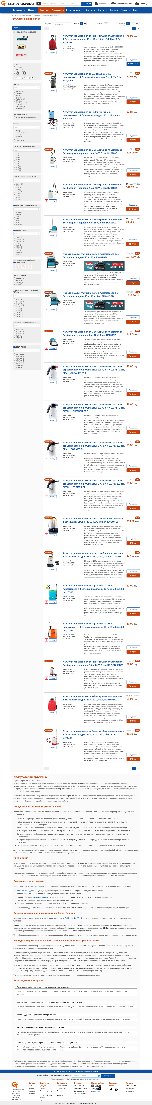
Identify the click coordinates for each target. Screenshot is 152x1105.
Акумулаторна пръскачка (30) (25, 117)
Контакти (114, 10)
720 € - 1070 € (20, 71)
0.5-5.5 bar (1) (20, 329)
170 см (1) (18, 316)
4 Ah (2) (18, 218)
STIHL (79, 918)
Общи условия (61, 1088)
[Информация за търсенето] (38, 4)
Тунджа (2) (19, 93)
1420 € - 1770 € (20, 75)
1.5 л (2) (18, 156)
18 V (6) (18, 193)
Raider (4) (18, 105)
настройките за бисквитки (92, 1079)
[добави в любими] (46, 52)
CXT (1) (18, 138)
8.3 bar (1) (18, 253)
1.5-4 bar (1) (19, 239)
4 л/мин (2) (19, 365)
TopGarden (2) (20, 99)
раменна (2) (19, 278)
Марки (31, 10)
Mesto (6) (18, 97)
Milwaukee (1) (20, 107)
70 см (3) (18, 309)
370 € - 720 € (19, 69)
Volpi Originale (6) (21, 103)
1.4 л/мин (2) (19, 360)
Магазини (32, 1091)
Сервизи (42, 1088)
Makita (73, 918)
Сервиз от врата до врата (46, 1092)
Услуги (101, 10)
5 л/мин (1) (19, 367)
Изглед (76, 24)
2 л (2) (17, 157)
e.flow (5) (18, 136)
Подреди (48, 24)
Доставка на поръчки (80, 1091)
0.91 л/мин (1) (20, 354)
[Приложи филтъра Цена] (32, 78)
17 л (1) (18, 169)
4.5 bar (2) (18, 337)
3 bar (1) (18, 335)
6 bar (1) (18, 341)
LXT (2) (18, 135)
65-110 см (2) (19, 307)
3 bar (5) (18, 245)
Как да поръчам (79, 1086)
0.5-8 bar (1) (19, 333)
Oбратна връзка (62, 1086)
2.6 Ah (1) (18, 214)
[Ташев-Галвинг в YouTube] (116, 1089)
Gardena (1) (19, 91)
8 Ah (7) (18, 222)
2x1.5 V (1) (19, 184)
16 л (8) (18, 167)
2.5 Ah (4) (18, 213)
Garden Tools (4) (20, 133)
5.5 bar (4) (18, 249)
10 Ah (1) (18, 224)
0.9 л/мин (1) (19, 356)
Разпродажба (58, 10)
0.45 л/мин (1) (20, 358)
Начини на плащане (80, 1088)
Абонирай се (108, 1076)
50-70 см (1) (19, 305)
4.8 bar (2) (18, 247)
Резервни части (73, 10)
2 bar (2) (18, 243)
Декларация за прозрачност (88, 1103)
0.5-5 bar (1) (19, 331)
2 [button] (138, 29)
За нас (31, 1086)
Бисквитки (60, 1095)
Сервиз (89, 10)
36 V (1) (18, 197)
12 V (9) (18, 190)
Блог (135, 10)
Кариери (31, 1088)
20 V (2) (18, 195)
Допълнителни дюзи (25, 891)
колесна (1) (19, 282)
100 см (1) (18, 312)
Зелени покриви (131, 1086)
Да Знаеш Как (130, 1091)
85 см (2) (18, 311)
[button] (46, 28)
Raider (67, 918)
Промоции (44, 10)
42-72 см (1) (19, 301)
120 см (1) (18, 314)
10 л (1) (18, 161)
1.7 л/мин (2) (19, 362)
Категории (17, 10)
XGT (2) (18, 131)
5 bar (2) (18, 251)
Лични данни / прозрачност (61, 1092)
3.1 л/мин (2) (19, 364)
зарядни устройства (42, 897)
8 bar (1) (18, 254)
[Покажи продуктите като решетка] (85, 23)
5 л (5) (17, 159)
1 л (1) (17, 154)
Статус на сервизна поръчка (46, 1096)
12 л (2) (18, 163)
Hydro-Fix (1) (19, 108)
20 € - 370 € (19, 67)
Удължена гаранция (46, 1100)
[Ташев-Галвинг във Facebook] (110, 1089)
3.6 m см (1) (19, 299)
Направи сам (130, 1088)
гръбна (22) (19, 280)
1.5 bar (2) (18, 237)
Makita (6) (18, 95)
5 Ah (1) (18, 220)
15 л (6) (18, 165)
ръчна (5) (18, 284)
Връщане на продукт (80, 1094)
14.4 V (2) (18, 191)
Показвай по (122, 25)
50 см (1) (18, 303)
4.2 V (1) (18, 188)
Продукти (100, 24)
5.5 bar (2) (18, 339)
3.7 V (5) (18, 186)
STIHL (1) (18, 101)
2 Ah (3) (18, 216)
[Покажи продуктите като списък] (81, 23)
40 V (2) (18, 199)
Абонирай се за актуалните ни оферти (54, 1075)
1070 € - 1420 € (20, 73)
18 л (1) (18, 171)
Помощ (124, 10)
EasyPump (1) (20, 140)
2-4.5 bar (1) (19, 241)
